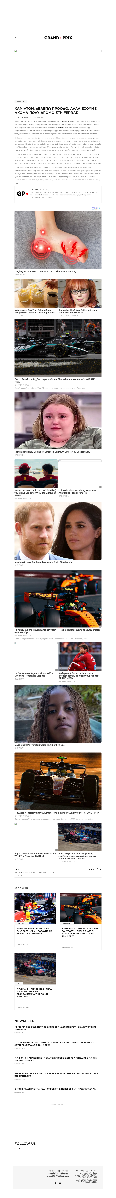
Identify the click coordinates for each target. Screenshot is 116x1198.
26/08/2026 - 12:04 (19, 1092)
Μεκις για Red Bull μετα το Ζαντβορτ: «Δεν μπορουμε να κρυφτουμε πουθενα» (34, 931)
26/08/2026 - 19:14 (23, 944)
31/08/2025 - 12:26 (38, 117)
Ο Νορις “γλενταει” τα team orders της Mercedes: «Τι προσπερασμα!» (55, 1089)
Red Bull (22, 923)
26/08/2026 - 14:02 (19, 1079)
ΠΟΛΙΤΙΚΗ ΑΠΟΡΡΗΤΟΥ (61, 1171)
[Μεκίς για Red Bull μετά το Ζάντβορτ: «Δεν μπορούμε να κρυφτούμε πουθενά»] (35, 908)
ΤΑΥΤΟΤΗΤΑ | (52, 1177)
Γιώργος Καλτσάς (23, 117)
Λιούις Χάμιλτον (69, 122)
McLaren (66, 923)
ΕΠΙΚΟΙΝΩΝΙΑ (63, 1177)
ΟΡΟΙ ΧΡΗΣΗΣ (53, 1171)
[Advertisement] (58, 17)
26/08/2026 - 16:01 (23, 1007)
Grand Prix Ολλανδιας (40, 872)
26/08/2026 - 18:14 (68, 947)
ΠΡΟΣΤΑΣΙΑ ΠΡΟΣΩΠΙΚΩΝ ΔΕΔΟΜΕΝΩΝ (58, 1174)
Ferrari (21, 102)
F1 (18, 984)
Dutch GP (18, 872)
